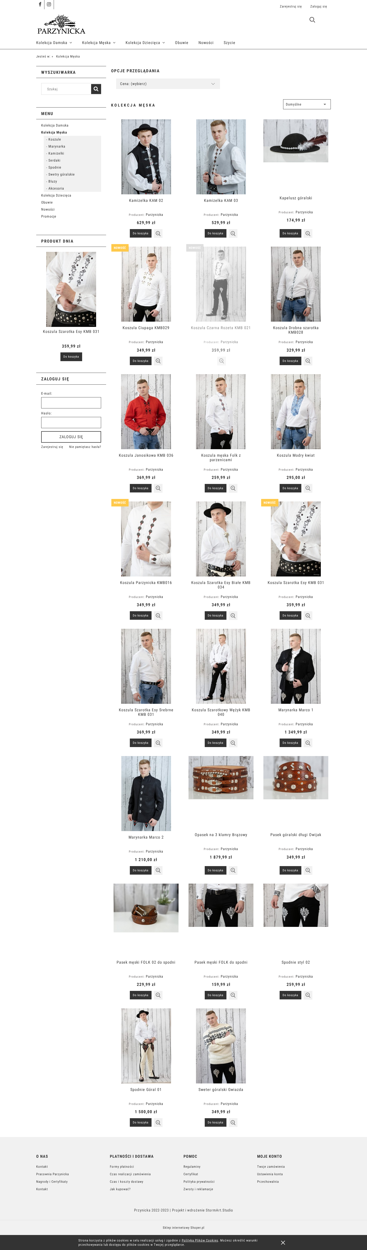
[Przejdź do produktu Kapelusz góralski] (295, 155)
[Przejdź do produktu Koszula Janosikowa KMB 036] (146, 411)
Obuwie (47, 202)
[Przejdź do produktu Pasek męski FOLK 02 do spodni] (146, 920)
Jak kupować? (120, 1189)
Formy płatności (122, 1166)
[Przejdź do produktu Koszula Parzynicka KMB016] (146, 538)
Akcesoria (56, 188)
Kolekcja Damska (55, 125)
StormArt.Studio (219, 1210)
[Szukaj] (96, 89)
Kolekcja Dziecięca (56, 195)
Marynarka (56, 146)
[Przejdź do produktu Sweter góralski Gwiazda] (220, 1045)
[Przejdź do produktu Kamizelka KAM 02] (146, 156)
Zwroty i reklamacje (198, 1189)
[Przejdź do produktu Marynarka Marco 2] (146, 793)
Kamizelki (56, 153)
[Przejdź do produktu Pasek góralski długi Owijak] (295, 792)
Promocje (48, 216)
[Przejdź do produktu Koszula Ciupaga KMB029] (146, 284)
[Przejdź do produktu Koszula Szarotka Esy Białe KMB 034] (220, 538)
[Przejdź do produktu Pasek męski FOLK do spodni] (220, 920)
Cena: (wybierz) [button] (133, 84)
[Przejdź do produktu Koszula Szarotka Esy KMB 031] (295, 538)
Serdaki (54, 160)
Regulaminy (192, 1166)
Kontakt (42, 1166)
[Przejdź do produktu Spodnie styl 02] (295, 920)
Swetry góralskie (61, 174)
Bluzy (52, 181)
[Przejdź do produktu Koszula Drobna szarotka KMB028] (295, 284)
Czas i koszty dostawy (126, 1181)
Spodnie (54, 167)
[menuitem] (59, 43)
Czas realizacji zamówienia (130, 1174)
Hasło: (46, 413)
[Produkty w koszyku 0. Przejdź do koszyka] (325, 21)
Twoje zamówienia (271, 1166)
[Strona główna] (61, 23)
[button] (158, 233)
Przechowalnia (268, 1181)
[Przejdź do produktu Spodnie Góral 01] (146, 1045)
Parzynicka (154, 215)
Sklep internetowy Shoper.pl (183, 1227)
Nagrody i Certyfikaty (52, 1181)
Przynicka (142, 1210)
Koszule (54, 139)
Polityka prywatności (199, 1181)
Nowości (48, 209)
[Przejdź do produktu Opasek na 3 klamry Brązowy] (220, 792)
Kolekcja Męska (54, 132)
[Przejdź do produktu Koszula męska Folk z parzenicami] (220, 411)
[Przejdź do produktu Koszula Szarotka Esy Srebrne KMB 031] (146, 666)
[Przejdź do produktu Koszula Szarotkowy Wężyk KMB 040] (220, 666)
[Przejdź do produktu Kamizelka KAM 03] (220, 156)
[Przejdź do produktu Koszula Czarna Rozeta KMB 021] (220, 284)
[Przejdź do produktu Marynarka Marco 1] (295, 666)
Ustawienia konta (270, 1174)
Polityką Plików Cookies (200, 1240)
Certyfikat (191, 1174)
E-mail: (46, 393)
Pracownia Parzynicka (52, 1174)
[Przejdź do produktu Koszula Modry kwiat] (295, 411)
